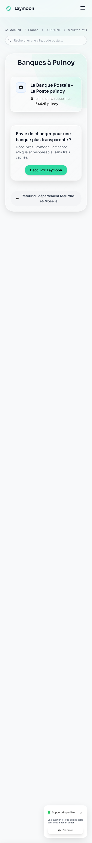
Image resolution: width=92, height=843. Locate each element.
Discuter (67, 830)
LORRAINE (53, 30)
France (33, 30)
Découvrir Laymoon (46, 170)
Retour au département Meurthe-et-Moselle (49, 198)
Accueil (15, 30)
